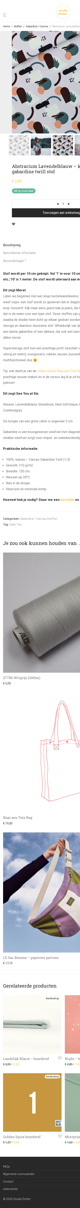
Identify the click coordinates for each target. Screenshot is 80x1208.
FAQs (6, 1166)
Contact (8, 1181)
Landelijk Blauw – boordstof (26, 1058)
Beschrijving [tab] (12, 245)
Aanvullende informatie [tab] (19, 253)
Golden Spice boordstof (22, 1137)
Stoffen (18, 26)
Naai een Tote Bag (17, 817)
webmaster (10, 1189)
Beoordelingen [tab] (14, 260)
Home (6, 26)
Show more (9, 683)
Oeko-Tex (15, 524)
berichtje (67, 500)
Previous (4, 82)
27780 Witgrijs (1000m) (21, 678)
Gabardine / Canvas (37, 26)
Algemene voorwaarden (18, 1174)
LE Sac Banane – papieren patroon (31, 957)
